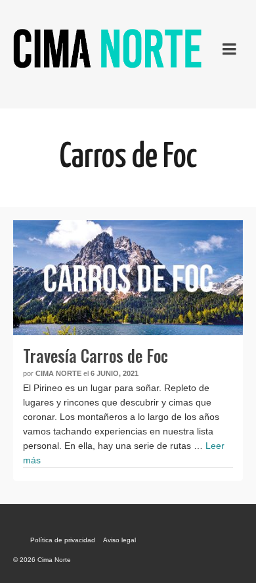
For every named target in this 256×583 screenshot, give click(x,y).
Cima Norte (58, 373)
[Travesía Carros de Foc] (128, 277)
